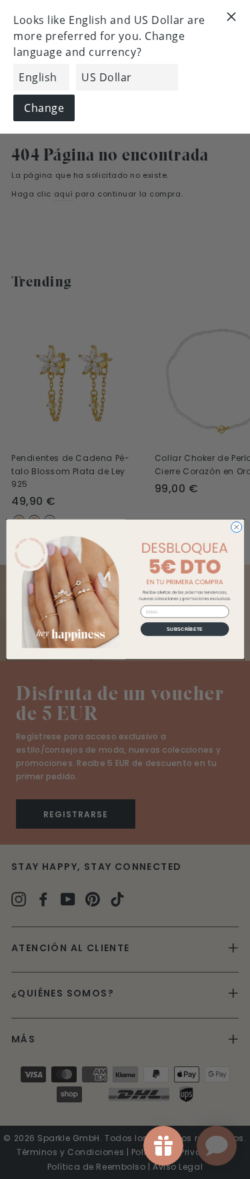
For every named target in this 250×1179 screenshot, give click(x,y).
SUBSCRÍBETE (185, 628)
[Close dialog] (236, 527)
